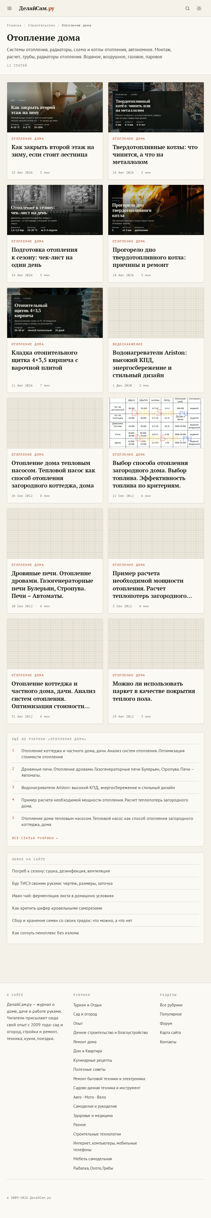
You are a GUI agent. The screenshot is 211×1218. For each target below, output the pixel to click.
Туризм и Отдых (87, 1005)
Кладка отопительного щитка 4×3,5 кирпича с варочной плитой (45, 360)
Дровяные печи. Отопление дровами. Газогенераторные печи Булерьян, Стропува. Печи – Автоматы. (52, 584)
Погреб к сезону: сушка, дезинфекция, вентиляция (61, 871)
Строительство (41, 25)
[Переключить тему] (199, 8)
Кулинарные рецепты (92, 1060)
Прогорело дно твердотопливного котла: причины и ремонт (149, 257)
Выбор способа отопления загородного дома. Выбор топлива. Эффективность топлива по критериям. (150, 474)
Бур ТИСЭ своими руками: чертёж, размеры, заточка (62, 883)
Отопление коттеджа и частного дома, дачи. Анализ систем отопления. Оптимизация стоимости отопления (53, 698)
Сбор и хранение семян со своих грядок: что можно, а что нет (72, 920)
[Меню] (9, 8)
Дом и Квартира (87, 1050)
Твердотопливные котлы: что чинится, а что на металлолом (155, 154)
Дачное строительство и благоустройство (110, 1032)
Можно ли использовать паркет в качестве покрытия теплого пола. (154, 691)
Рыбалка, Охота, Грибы (93, 1168)
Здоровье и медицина (93, 1115)
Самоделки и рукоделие (95, 1106)
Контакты (168, 1041)
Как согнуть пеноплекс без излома (45, 932)
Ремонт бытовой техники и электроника (109, 1078)
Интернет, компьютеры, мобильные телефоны (105, 1146)
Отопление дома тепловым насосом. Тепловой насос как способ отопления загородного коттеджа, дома (53, 474)
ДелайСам (36, 8)
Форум (166, 1023)
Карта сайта (170, 1032)
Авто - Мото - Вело (89, 1097)
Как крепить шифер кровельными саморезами (57, 908)
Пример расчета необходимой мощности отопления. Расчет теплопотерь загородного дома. (150, 588)
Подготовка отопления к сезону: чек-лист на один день (44, 257)
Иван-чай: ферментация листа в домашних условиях (63, 895)
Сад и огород (85, 1014)
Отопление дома (28, 138)
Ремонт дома (84, 1041)
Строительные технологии (97, 1134)
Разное (79, 1124)
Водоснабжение (128, 344)
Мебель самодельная (92, 1158)
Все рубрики (171, 1005)
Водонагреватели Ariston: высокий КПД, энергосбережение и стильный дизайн (150, 364)
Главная (14, 25)
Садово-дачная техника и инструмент (106, 1087)
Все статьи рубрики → (35, 838)
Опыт (78, 1023)
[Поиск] (187, 8)
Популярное (171, 1014)
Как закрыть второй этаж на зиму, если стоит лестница (53, 150)
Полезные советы (89, 1069)
